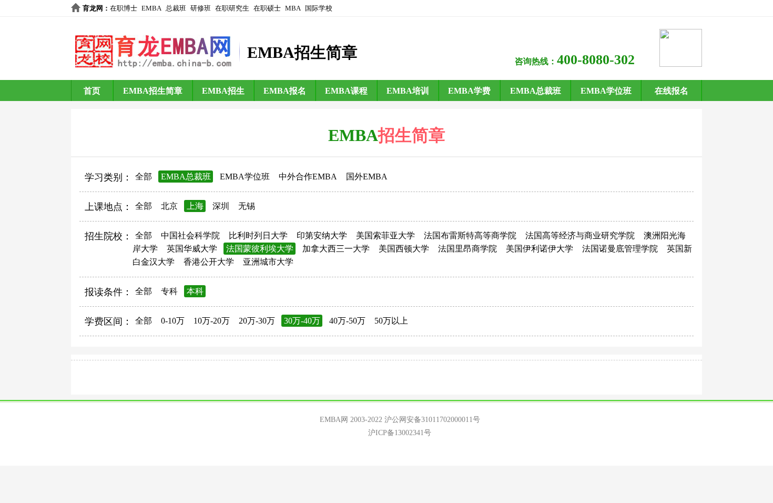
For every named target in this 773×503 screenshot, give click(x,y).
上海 (195, 206)
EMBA (151, 8)
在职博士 (123, 8)
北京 (169, 206)
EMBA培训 (408, 90)
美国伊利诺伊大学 (539, 248)
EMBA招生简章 (152, 90)
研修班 (200, 8)
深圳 (220, 206)
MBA (293, 8)
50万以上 (391, 320)
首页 (92, 90)
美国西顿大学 (404, 248)
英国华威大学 (192, 248)
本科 (195, 291)
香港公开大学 (209, 261)
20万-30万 (257, 320)
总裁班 (176, 8)
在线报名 (671, 90)
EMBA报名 (284, 90)
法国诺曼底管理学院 (620, 248)
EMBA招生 (223, 90)
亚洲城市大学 (268, 261)
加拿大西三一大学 (336, 248)
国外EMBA (367, 176)
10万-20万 (212, 320)
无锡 (246, 206)
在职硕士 (267, 8)
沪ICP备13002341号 (399, 433)
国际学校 (318, 8)
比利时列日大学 (258, 235)
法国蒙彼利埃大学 (259, 248)
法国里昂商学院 (467, 248)
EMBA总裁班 (535, 90)
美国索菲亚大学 (385, 235)
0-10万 (173, 320)
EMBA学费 (469, 90)
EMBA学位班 (606, 90)
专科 (169, 291)
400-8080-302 (596, 59)
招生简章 (411, 135)
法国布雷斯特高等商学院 (470, 235)
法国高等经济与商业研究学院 (580, 235)
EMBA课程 (346, 90)
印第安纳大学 (322, 235)
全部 (143, 176)
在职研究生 (232, 8)
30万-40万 (302, 320)
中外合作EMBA (308, 176)
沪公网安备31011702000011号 (432, 420)
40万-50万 (347, 320)
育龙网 (93, 8)
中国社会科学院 (190, 235)
